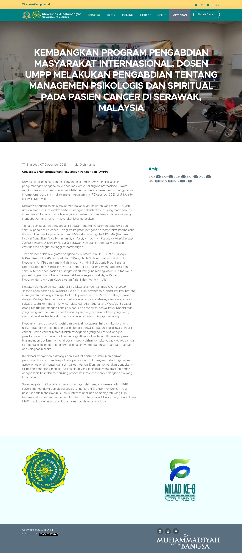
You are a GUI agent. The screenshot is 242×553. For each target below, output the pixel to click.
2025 (166, 177)
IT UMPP (49, 530)
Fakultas (127, 14)
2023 (191, 177)
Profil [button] (143, 14)
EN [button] (215, 5)
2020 (165, 181)
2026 (154, 177)
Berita (111, 14)
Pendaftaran (206, 14)
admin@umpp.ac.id (38, 4)
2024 (179, 177)
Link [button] (160, 14)
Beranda (94, 14)
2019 (178, 181)
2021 (153, 181)
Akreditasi (180, 15)
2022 (204, 177)
